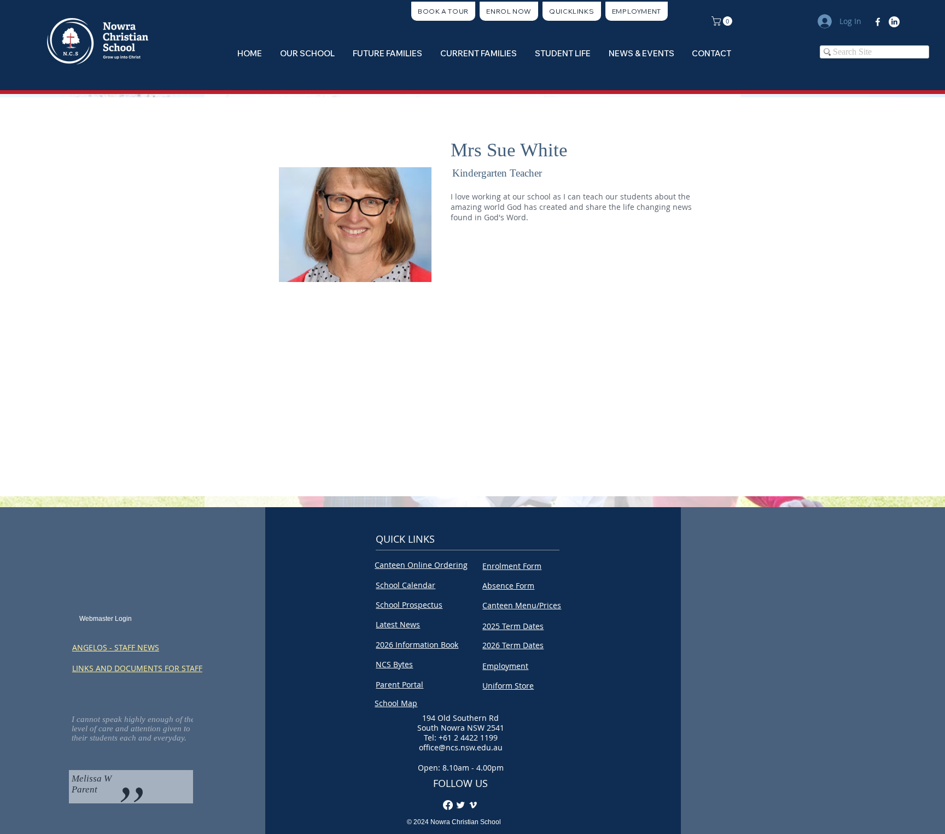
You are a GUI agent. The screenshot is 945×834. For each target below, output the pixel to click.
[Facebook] (877, 21)
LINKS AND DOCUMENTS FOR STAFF (137, 668)
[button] (571, 11)
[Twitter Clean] (460, 805)
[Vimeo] (473, 805)
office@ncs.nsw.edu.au (461, 747)
